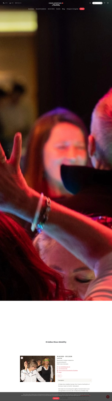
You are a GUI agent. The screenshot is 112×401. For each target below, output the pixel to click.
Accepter (56, 398)
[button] (8, 150)
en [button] (90, 3)
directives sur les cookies (86, 395)
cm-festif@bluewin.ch (64, 367)
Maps (60, 372)
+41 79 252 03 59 (63, 368)
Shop (82, 9)
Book (59, 376)
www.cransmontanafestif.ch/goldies (68, 370)
